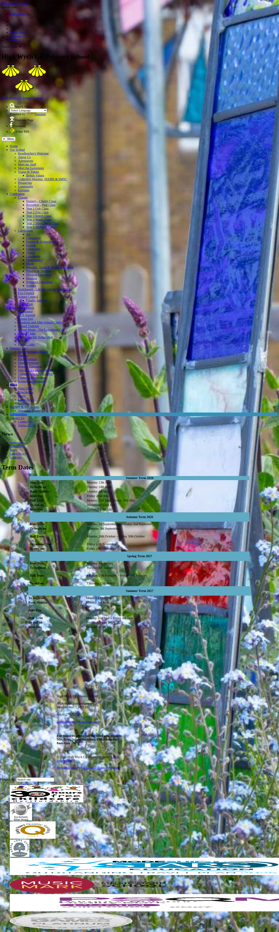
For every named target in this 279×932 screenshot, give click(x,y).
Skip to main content (15, 3)
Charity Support (36, 300)
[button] (12, 105)
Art (28, 234)
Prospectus (25, 183)
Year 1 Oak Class (37, 208)
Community (25, 186)
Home (14, 146)
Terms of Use (26, 425)
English (31, 245)
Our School (17, 149)
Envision (23, 190)
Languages (33, 256)
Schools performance (31, 381)
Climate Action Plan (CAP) (35, 374)
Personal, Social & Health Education (49, 267)
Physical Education (38, 274)
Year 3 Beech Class (38, 216)
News (13, 385)
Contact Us (17, 418)
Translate (40, 114)
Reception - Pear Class (40, 205)
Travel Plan (25, 304)
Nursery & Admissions (24, 407)
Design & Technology (40, 241)
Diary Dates (17, 14)
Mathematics (34, 260)
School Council (28, 296)
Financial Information (32, 377)
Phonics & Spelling (38, 271)
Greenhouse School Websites (100, 767)
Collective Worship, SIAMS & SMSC (42, 179)
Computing (33, 238)
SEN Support (26, 315)
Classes (23, 197)
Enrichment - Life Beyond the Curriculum (45, 289)
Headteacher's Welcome (33, 153)
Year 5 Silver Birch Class (42, 223)
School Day (25, 318)
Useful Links (26, 344)
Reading (31, 278)
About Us (24, 157)
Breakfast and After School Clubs (39, 322)
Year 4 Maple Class (38, 219)
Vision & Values (28, 171)
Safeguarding (18, 414)
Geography (33, 249)
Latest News (18, 32)
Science (31, 285)
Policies (15, 39)
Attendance (25, 311)
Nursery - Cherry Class (41, 201)
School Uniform (28, 326)
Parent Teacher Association (35, 337)
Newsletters (25, 392)
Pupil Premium (27, 359)
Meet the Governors (31, 168)
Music (30, 263)
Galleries (15, 36)
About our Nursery (30, 410)
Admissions (25, 160)
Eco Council (26, 293)
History (31, 252)
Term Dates (25, 388)
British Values (35, 175)
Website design (66, 767)
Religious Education (39, 282)
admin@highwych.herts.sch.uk (77, 722)
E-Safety (23, 341)
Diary (21, 396)
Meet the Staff (27, 164)
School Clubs (26, 333)
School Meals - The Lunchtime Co (40, 329)
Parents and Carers (22, 307)
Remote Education (30, 366)
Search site (9, 779)
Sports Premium (28, 363)
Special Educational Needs (35, 370)
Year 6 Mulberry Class (40, 227)
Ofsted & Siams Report (33, 352)
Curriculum (17, 194)
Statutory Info (19, 348)
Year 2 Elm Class (37, 212)
